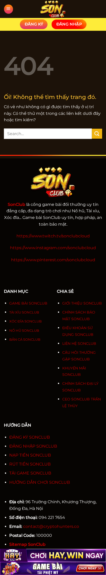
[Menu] (8, 9)
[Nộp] (97, 134)
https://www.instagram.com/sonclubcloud (53, 247)
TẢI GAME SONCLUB (30, 473)
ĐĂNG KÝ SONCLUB (29, 437)
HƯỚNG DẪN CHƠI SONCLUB (39, 482)
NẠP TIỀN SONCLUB (30, 455)
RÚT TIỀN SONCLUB (30, 464)
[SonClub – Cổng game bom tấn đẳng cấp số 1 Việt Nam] (53, 9)
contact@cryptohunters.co (51, 526)
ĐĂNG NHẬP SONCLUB (33, 446)
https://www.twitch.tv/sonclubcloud (53, 236)
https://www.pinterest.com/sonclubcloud (53, 259)
